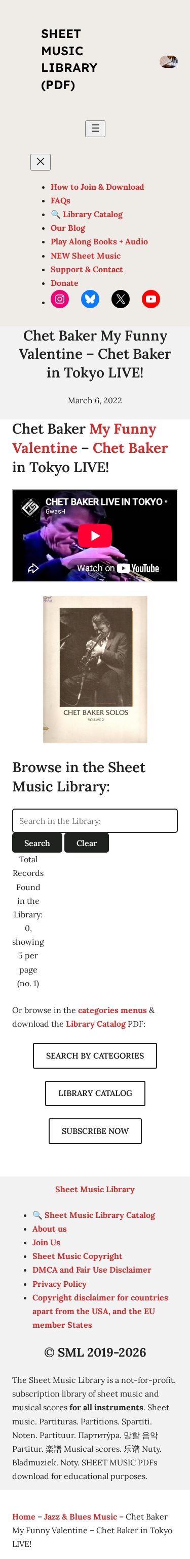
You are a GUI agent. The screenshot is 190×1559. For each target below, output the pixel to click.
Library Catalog (96, 1024)
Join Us (46, 1242)
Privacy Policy (59, 1284)
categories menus (112, 1010)
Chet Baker (130, 448)
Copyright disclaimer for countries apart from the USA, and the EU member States (100, 1311)
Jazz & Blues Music (80, 1516)
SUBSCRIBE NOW (95, 1131)
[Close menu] (40, 162)
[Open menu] (95, 128)
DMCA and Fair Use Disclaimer (91, 1270)
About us (49, 1229)
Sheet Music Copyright (77, 1256)
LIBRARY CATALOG (95, 1093)
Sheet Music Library (95, 1189)
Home (23, 1516)
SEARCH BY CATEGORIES (95, 1055)
